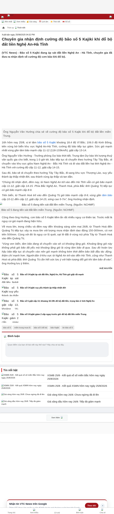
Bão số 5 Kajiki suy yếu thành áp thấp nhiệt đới (43, 288)
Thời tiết (21, 28)
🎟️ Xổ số (66, 22)
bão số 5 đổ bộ (40, 327)
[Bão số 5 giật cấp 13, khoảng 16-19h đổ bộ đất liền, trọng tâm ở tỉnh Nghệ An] (10, 304)
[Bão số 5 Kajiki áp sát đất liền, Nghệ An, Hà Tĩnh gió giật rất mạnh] (10, 278)
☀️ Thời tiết (55, 22)
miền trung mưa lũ (22, 327)
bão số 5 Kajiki (46, 142)
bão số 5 (7, 327)
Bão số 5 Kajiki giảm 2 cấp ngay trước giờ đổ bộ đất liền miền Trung (53, 314)
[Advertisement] (57, 78)
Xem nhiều (20, 22)
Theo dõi (91, 505)
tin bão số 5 (68, 327)
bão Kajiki (55, 327)
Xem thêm (55, 418)
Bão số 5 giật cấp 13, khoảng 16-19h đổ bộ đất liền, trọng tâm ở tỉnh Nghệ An (57, 301)
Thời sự (10, 28)
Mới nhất (8, 22)
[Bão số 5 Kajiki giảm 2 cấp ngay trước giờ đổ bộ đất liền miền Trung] (10, 317)
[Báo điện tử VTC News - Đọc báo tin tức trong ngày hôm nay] (17, 16)
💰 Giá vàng (32, 22)
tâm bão (107, 195)
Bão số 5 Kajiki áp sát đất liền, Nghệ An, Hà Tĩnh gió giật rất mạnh (52, 274)
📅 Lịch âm (43, 22)
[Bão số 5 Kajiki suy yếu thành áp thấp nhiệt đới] (10, 291)
